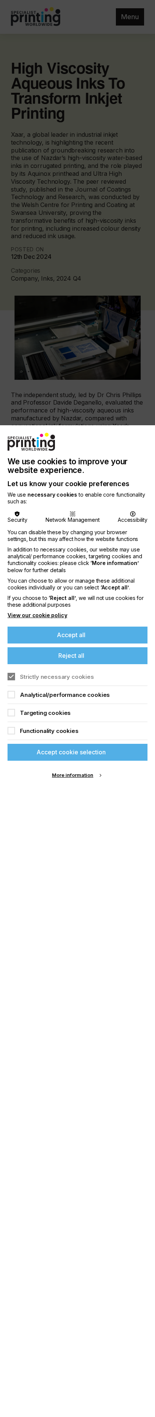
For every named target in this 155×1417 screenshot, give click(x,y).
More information (72, 775)
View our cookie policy (37, 615)
